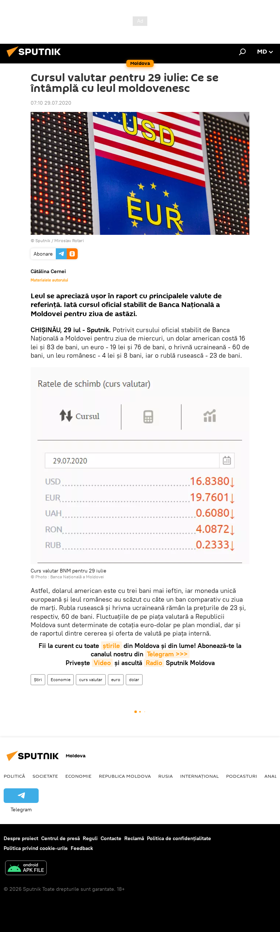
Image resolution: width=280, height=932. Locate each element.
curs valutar (90, 679)
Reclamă (134, 838)
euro (115, 679)
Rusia (165, 776)
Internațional (199, 776)
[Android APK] (26, 869)
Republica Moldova (125, 776)
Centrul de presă (60, 838)
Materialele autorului (49, 280)
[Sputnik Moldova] (36, 58)
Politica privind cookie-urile (36, 848)
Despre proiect (21, 838)
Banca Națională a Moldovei (77, 576)
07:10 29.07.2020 (51, 103)
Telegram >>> (167, 654)
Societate (45, 776)
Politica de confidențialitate (179, 838)
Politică (14, 776)
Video (102, 663)
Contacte (111, 838)
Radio (154, 663)
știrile (111, 645)
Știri (38, 679)
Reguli (90, 838)
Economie (60, 679)
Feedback (82, 848)
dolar (134, 679)
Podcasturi (241, 776)
